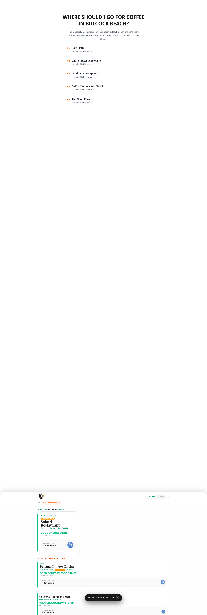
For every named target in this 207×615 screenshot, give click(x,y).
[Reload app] (168, 502)
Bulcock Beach (51, 502)
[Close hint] (117, 597)
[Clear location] (60, 503)
